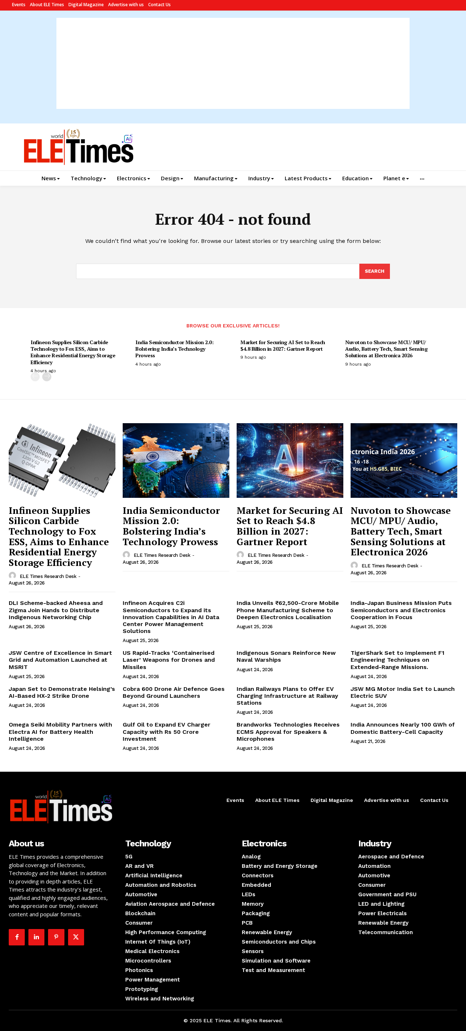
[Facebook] (17, 937)
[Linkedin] (36, 937)
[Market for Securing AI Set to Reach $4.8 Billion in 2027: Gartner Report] (290, 460)
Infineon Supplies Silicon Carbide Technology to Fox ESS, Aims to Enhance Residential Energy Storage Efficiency (73, 352)
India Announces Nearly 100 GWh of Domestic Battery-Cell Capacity (403, 728)
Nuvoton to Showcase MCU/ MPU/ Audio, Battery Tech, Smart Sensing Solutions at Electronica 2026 (386, 349)
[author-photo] (13, 576)
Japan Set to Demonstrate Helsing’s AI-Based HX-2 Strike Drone (62, 692)
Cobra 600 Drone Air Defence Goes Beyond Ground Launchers (174, 692)
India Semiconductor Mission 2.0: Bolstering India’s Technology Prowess (174, 349)
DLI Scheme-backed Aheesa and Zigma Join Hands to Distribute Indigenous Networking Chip (56, 609)
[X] (76, 937)
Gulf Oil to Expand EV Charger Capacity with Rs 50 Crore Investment (166, 731)
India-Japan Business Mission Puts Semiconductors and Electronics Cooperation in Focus (401, 609)
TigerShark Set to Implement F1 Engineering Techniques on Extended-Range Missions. (398, 659)
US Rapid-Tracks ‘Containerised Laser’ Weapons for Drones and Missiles (169, 659)
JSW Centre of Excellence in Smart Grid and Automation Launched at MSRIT (60, 659)
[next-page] (46, 376)
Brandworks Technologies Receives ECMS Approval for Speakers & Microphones (288, 731)
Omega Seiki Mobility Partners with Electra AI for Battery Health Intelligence (60, 731)
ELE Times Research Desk (48, 576)
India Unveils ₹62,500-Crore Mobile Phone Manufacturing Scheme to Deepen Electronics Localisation (288, 609)
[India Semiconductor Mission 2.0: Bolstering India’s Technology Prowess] (176, 460)
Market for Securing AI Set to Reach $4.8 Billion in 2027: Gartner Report (282, 345)
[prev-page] (35, 376)
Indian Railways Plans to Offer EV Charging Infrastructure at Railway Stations (287, 695)
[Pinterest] (56, 937)
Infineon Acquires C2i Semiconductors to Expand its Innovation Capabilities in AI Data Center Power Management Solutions (171, 616)
